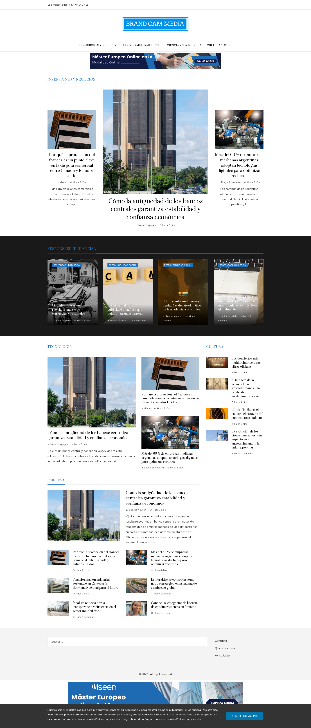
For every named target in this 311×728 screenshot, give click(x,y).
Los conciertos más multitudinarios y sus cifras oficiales (246, 363)
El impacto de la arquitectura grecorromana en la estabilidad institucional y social (245, 388)
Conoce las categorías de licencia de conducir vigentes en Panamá (174, 605)
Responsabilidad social (67, 265)
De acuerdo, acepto (244, 716)
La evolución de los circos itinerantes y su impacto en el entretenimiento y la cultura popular (246, 440)
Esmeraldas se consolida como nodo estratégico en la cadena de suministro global (174, 584)
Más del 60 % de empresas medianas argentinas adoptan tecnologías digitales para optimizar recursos (239, 165)
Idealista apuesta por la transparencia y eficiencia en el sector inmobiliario (94, 607)
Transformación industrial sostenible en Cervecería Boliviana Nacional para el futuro (96, 584)
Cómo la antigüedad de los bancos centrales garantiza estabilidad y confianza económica (155, 209)
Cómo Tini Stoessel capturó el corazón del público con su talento (247, 414)
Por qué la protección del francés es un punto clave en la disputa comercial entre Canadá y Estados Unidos (72, 165)
